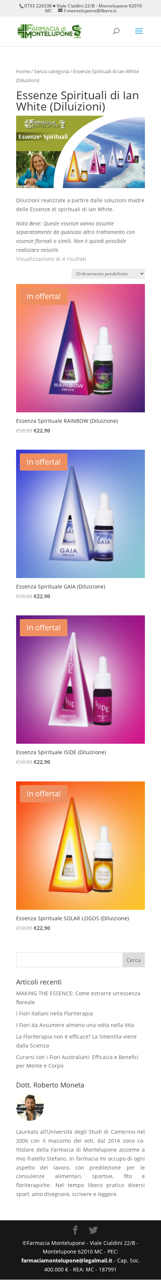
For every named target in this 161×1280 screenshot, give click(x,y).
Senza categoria (51, 71)
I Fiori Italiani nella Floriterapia (54, 1013)
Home (23, 71)
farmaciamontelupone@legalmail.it (67, 1260)
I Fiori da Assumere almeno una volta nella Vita (75, 1024)
